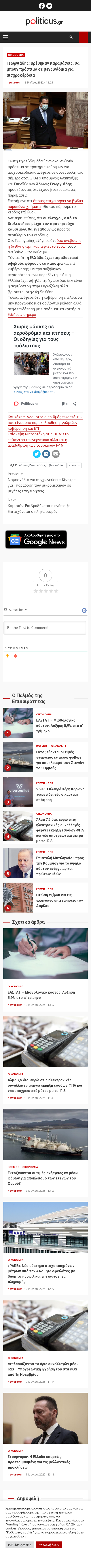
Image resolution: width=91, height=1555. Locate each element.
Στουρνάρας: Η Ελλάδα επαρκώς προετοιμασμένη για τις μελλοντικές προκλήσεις (45, 1418)
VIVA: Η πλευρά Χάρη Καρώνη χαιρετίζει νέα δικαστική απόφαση (18, 792)
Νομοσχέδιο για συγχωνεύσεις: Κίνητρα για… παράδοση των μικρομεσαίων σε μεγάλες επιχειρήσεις (42, 482)
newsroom (14, 82)
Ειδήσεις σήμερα (22, 314)
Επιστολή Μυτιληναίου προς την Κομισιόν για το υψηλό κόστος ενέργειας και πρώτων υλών (18, 863)
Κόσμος (42, 746)
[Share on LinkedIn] (46, 454)
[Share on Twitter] (37, 454)
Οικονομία (16, 54)
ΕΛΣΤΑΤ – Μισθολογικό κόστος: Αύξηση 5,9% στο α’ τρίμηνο (18, 723)
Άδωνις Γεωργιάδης (32, 465)
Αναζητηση (83, 37)
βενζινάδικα (57, 465)
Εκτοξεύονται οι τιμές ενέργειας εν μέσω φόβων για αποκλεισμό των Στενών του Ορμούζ (18, 757)
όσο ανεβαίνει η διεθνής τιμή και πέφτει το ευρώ (44, 243)
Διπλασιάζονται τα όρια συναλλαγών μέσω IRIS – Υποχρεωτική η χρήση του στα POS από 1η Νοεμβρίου (45, 1325)
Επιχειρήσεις (44, 783)
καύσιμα (74, 465)
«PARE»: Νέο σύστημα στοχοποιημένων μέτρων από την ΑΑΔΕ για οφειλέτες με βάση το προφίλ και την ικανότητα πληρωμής (45, 1227)
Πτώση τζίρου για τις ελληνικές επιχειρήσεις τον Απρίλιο (18, 898)
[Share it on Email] (56, 454)
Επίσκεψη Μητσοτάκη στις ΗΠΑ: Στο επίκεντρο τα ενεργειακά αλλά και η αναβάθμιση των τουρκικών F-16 (38, 440)
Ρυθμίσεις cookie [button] (19, 1545)
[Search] (71, 37)
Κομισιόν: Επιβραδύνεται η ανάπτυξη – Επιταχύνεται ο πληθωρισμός (40, 505)
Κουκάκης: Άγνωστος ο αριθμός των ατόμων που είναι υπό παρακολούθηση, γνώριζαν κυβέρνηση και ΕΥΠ (45, 422)
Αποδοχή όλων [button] (49, 1545)
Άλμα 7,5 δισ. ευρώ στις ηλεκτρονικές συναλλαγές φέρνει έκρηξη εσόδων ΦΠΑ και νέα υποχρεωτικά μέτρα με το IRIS (18, 826)
